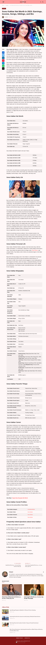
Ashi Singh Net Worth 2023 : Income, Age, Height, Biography (34, 597)
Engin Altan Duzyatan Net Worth (20, 498)
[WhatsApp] (3, 66)
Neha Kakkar (35, 250)
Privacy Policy (19, 638)
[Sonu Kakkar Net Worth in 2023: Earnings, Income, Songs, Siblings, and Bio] (23, 33)
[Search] (42, 2)
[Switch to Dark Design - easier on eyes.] (41, 1)
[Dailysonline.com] (23, 2)
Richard (11, 572)
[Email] (3, 68)
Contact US (27, 638)
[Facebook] (3, 52)
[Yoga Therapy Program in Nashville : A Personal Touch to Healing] (5, 611)
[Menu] (3, 2)
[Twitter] (3, 55)
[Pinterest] (3, 60)
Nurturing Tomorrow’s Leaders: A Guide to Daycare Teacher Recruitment (24, 623)
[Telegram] (3, 63)
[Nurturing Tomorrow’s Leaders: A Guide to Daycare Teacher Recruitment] (5, 624)
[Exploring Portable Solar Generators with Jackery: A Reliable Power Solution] (5, 618)
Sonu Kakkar (30, 512)
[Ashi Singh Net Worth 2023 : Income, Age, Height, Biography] (34, 589)
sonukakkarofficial (31, 509)
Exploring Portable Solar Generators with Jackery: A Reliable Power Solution (25, 616)
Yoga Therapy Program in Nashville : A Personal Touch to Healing (23, 610)
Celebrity (4, 8)
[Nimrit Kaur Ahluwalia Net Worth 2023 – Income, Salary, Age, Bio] (12, 589)
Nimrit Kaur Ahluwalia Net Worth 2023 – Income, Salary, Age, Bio (12, 597)
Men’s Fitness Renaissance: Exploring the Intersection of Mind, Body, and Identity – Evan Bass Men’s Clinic (26, 630)
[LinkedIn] (3, 58)
